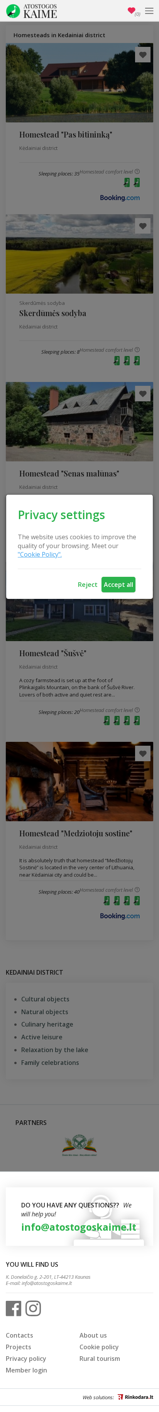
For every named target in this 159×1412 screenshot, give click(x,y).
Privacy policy (26, 1358)
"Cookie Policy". (40, 554)
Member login (26, 1370)
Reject (88, 584)
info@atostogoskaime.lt (78, 1226)
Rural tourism (100, 1358)
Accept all (118, 584)
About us (93, 1335)
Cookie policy (99, 1347)
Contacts (19, 1335)
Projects (18, 1347)
